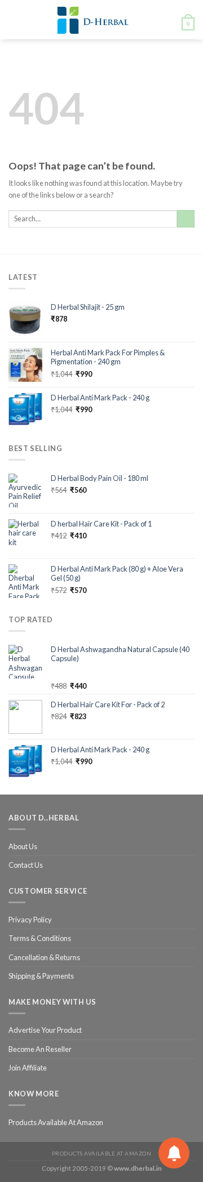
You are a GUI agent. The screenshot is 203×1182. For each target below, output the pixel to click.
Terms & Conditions (39, 938)
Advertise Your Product (45, 1029)
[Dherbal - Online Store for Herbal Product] (93, 19)
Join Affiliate (27, 1067)
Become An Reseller (40, 1049)
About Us (22, 846)
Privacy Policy (30, 919)
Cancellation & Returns (44, 957)
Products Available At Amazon (55, 1122)
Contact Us (25, 864)
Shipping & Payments (41, 975)
